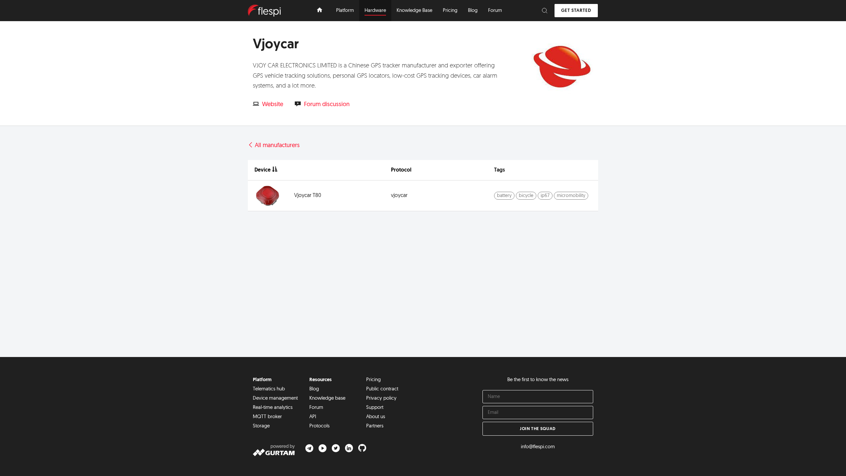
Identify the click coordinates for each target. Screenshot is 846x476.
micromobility (571, 195)
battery (504, 195)
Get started (576, 10)
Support (374, 407)
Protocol (401, 170)
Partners (374, 426)
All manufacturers (276, 146)
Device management (275, 398)
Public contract (382, 389)
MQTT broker (267, 417)
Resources (320, 379)
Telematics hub (269, 389)
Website (272, 105)
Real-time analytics (272, 407)
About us (375, 417)
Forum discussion (327, 105)
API (312, 417)
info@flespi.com (538, 447)
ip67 (545, 195)
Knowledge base (327, 398)
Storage (261, 426)
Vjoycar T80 (307, 195)
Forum (316, 407)
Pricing (373, 379)
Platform (262, 379)
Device (262, 170)
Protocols (319, 426)
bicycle (526, 195)
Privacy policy (381, 398)
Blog (314, 389)
